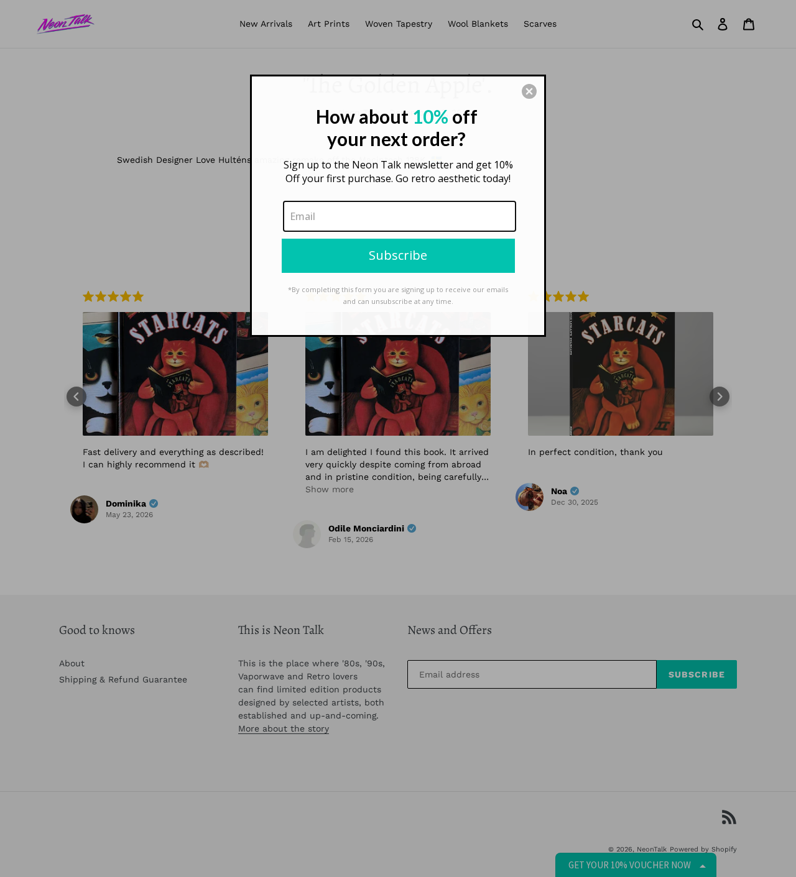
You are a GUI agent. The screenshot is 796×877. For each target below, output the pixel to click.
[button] (529, 91)
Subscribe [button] (398, 255)
